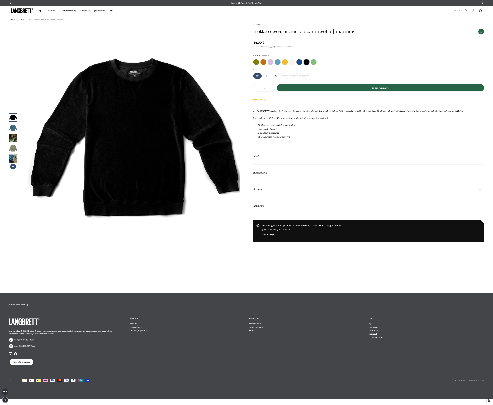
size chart (257, 99)
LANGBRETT (461, 380)
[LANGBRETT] (22, 10)
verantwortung (69, 11)
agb (370, 323)
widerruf (373, 334)
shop (39, 11)
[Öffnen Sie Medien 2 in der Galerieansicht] (13, 128)
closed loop (85, 11)
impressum (374, 327)
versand (133, 323)
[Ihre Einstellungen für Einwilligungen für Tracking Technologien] (489, 401)
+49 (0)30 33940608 (24, 340)
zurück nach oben (17, 305)
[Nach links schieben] (10, 3)
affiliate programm (138, 330)
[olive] (256, 62)
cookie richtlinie (376, 337)
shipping (271, 47)
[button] (466, 10)
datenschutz (374, 330)
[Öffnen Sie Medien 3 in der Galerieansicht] (13, 138)
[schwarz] (306, 62)
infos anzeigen (268, 234)
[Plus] (271, 87)
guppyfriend (100, 11)
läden (251, 330)
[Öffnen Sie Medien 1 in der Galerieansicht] (13, 117)
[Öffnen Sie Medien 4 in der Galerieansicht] (13, 148)
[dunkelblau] (299, 62)
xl (294, 76)
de (456, 11)
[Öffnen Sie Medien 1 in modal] (134, 138)
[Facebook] (15, 353)
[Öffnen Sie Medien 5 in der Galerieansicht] (13, 158)
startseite (14, 19)
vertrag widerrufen (21, 362)
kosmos (51, 11)
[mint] (313, 62)
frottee (23, 19)
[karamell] (263, 62)
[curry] (285, 62)
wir (111, 11)
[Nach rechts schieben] (482, 3)
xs (257, 76)
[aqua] (278, 62)
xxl (304, 76)
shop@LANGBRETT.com (25, 346)
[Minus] (256, 87)
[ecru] (292, 62)
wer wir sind (255, 323)
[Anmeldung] (473, 10)
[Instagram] (10, 353)
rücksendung (136, 327)
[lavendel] (270, 62)
